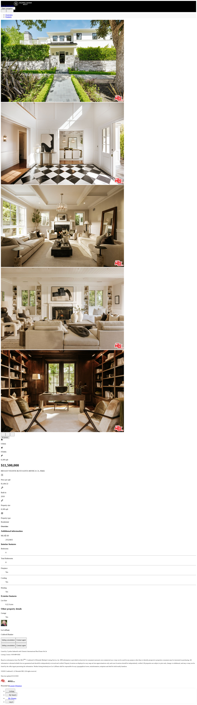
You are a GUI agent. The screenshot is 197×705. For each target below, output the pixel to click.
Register (10, 11)
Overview (9, 15)
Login (3, 11)
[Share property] (12, 434)
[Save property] (7, 434)
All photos (5, 437)
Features (8, 17)
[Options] (3, 434)
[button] (98, 61)
